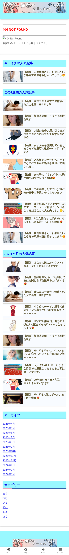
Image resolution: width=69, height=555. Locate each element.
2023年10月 (9, 451)
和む (5, 507)
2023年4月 (9, 423)
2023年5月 (9, 428)
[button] (62, 371)
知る (5, 512)
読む (5, 498)
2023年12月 (9, 460)
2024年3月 (9, 474)
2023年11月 (9, 456)
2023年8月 (9, 442)
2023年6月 (9, 433)
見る (5, 502)
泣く (5, 516)
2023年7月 (9, 437)
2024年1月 (9, 465)
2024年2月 (9, 469)
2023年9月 (9, 446)
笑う (5, 493)
